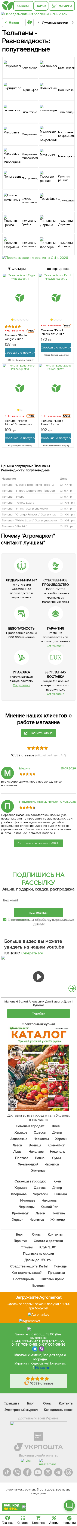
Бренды (38, 1285)
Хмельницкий (28, 1164)
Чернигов (52, 1164)
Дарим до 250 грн (39, 1260)
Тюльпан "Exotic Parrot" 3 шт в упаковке (52, 422)
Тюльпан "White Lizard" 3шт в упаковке (29, 520)
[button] (12, 320)
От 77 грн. (67, 484)
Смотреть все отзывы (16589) (38, 843)
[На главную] (7, 6)
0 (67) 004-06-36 (51, 1344)
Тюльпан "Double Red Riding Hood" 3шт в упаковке (38, 484)
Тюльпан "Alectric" (14, 526)
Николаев (36, 1151)
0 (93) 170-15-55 (51, 1341)
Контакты (55, 1234)
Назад (14, 22)
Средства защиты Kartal (28, 1266)
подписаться (38, 912)
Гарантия (21, 1241)
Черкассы (41, 1139)
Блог (19, 1234)
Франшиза (11, 1403)
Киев (56, 1126)
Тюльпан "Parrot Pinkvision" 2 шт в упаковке (53, 332)
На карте (42, 1368)
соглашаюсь (20, 919)
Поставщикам (23, 1279)
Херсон (61, 1139)
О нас (36, 1234)
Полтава (21, 1158)
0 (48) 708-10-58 (24, 1344)
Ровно (39, 1158)
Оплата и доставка (48, 1241)
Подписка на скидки (38, 1253)
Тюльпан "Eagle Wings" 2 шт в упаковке (16, 337)
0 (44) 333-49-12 (25, 1341)
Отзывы (27, 1247)
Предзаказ (56, 1273)
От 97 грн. (67, 490)
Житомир (38, 1171)
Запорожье (18, 1139)
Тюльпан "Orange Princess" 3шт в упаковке (32, 514)
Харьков (21, 1132)
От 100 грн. (67, 514)
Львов (17, 1145)
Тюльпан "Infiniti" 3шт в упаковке (25, 508)
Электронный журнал (21, 1410)
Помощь (60, 1266)
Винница (35, 1145)
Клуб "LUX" (48, 1247)
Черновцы (26, 1207)
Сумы (56, 1158)
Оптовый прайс (52, 1279)
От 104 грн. (67, 502)
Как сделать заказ (58, 1410)
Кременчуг (20, 1213)
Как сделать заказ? (27, 1273)
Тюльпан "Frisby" (13, 496)
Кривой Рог (56, 1145)
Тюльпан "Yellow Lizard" (18, 502)
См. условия (55, 645)
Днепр (57, 1132)
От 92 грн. (67, 526)
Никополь (57, 1151)
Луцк (17, 1151)
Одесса (40, 1132)
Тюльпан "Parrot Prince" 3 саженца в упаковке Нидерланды (18, 422)
